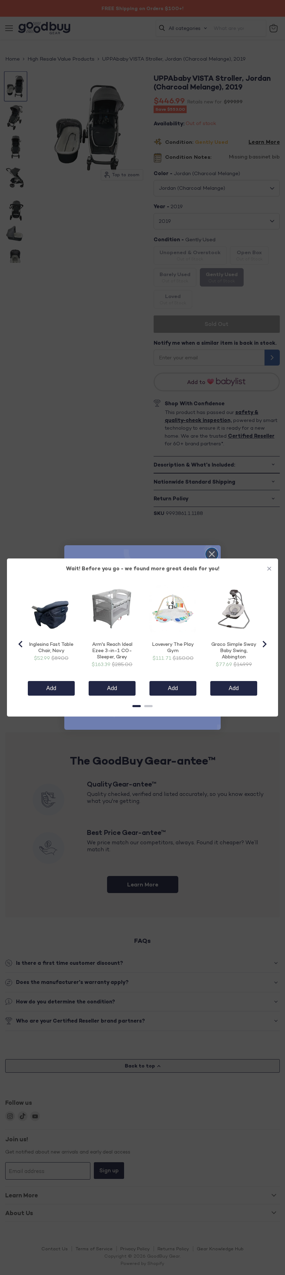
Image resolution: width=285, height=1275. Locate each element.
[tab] (136, 706)
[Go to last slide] (21, 644)
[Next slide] (264, 644)
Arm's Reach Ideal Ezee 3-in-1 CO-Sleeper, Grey (112, 650)
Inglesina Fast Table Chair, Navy (51, 647)
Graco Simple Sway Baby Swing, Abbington (233, 650)
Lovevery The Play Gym (173, 647)
